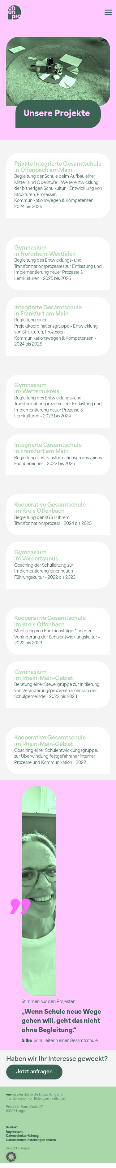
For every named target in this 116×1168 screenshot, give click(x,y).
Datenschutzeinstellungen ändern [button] (31, 1140)
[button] (108, 12)
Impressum (14, 1132)
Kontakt (12, 1127)
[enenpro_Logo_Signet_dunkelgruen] (14, 12)
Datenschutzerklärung (22, 1136)
